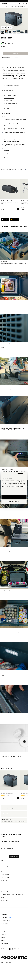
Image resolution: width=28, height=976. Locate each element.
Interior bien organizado (8, 105)
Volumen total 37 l (7, 82)
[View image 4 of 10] (14, 32)
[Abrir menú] (26, 3)
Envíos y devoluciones (5, 877)
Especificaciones (4, 163)
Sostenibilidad (3, 934)
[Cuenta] (19, 3)
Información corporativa (5, 926)
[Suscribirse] (25, 841)
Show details (21, 493)
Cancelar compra (4, 880)
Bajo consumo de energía (8, 87)
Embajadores (3, 888)
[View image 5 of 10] (18, 32)
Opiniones (3, 905)
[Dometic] (4, 3)
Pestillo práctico (7, 110)
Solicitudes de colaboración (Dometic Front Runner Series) (12, 894)
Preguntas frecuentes (5, 868)
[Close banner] (26, 473)
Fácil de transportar (8, 100)
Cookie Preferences (4, 917)
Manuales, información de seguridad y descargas (11, 169)
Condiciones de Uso (4, 923)
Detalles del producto (6, 62)
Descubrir (3, 883)
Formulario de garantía (5, 874)
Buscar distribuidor (4, 871)
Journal (2, 897)
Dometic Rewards (4, 886)
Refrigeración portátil (9, 6)
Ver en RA (10, 27)
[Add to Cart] (18, 209)
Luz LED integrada (7, 108)
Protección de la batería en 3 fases (10, 103)
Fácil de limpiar (7, 113)
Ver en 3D (4, 27)
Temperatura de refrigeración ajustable (11, 85)
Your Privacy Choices (13, 501)
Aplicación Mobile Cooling (9, 98)
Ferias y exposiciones (5, 903)
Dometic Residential (8, 900)
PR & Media (6, 937)
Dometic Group (7, 928)
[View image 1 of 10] (2, 32)
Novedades (6, 940)
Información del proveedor (6, 931)
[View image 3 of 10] (10, 32)
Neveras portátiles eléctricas (20, 6)
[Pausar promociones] (2, 1)
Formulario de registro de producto (7, 865)
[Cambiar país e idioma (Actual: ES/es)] (26, 1)
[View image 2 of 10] (6, 32)
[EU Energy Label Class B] (2, 43)
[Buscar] (16, 3)
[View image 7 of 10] (26, 32)
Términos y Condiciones (5, 920)
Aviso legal (3, 908)
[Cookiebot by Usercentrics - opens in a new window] (17, 473)
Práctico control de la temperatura (10, 95)
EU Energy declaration (9, 43)
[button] (5, 57)
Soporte (2, 860)
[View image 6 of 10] (22, 32)
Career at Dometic (8, 943)
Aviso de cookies (4, 914)
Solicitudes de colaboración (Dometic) (8, 891)
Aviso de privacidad (4, 911)
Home (2, 6)
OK (13, 497)
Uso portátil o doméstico (8, 90)
